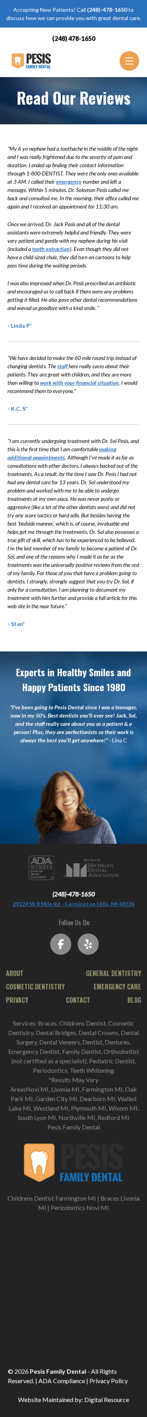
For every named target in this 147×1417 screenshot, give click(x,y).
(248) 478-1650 (73, 38)
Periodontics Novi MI (80, 1207)
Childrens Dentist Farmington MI (51, 1198)
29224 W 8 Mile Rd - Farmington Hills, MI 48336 (73, 903)
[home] (29, 61)
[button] (129, 61)
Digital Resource (106, 1399)
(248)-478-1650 (74, 894)
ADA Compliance (61, 1380)
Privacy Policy (108, 1380)
